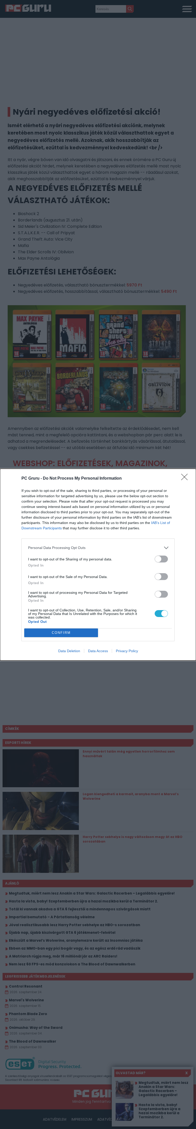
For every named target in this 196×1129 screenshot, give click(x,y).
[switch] (161, 559)
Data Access (98, 651)
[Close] (186, 478)
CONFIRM (61, 633)
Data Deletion (69, 651)
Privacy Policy (127, 651)
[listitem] (98, 547)
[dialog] (98, 565)
